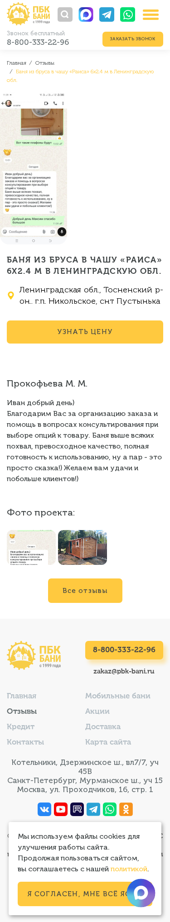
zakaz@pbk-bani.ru (124, 671)
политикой (129, 869)
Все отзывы (85, 591)
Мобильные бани (118, 696)
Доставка (103, 727)
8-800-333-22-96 (38, 42)
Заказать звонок (132, 39)
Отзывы (22, 712)
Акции (97, 712)
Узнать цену (85, 332)
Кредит (20, 727)
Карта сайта (108, 742)
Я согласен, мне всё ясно (85, 894)
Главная (21, 696)
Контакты (25, 742)
